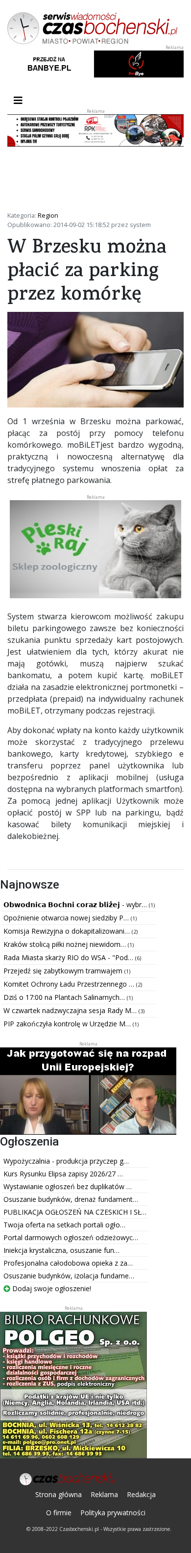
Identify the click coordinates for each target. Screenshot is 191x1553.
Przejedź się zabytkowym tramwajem (63, 970)
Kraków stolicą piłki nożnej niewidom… (65, 944)
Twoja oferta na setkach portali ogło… (64, 1224)
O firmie (59, 1512)
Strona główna (58, 1494)
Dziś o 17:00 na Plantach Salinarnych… (65, 997)
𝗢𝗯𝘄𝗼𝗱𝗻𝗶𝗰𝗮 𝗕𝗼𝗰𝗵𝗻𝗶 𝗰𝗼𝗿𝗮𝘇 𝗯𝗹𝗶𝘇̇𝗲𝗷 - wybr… (76, 904)
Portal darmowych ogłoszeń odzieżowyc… (70, 1237)
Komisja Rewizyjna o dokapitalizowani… (67, 931)
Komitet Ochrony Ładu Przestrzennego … (69, 984)
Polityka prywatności (112, 1512)
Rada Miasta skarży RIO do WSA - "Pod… (69, 957)
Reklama (104, 1494)
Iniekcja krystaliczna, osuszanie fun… (61, 1250)
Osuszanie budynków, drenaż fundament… (70, 1199)
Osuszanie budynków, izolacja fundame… (68, 1275)
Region (48, 215)
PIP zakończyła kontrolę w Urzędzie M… (68, 1023)
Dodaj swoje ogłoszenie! (50, 1288)
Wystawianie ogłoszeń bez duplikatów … (67, 1186)
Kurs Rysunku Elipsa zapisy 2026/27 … (63, 1173)
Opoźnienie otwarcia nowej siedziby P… (67, 917)
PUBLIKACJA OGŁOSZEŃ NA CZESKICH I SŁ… (74, 1212)
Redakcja (141, 1494)
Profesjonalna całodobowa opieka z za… (68, 1263)
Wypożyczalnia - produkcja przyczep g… (66, 1161)
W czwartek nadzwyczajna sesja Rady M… (71, 1010)
